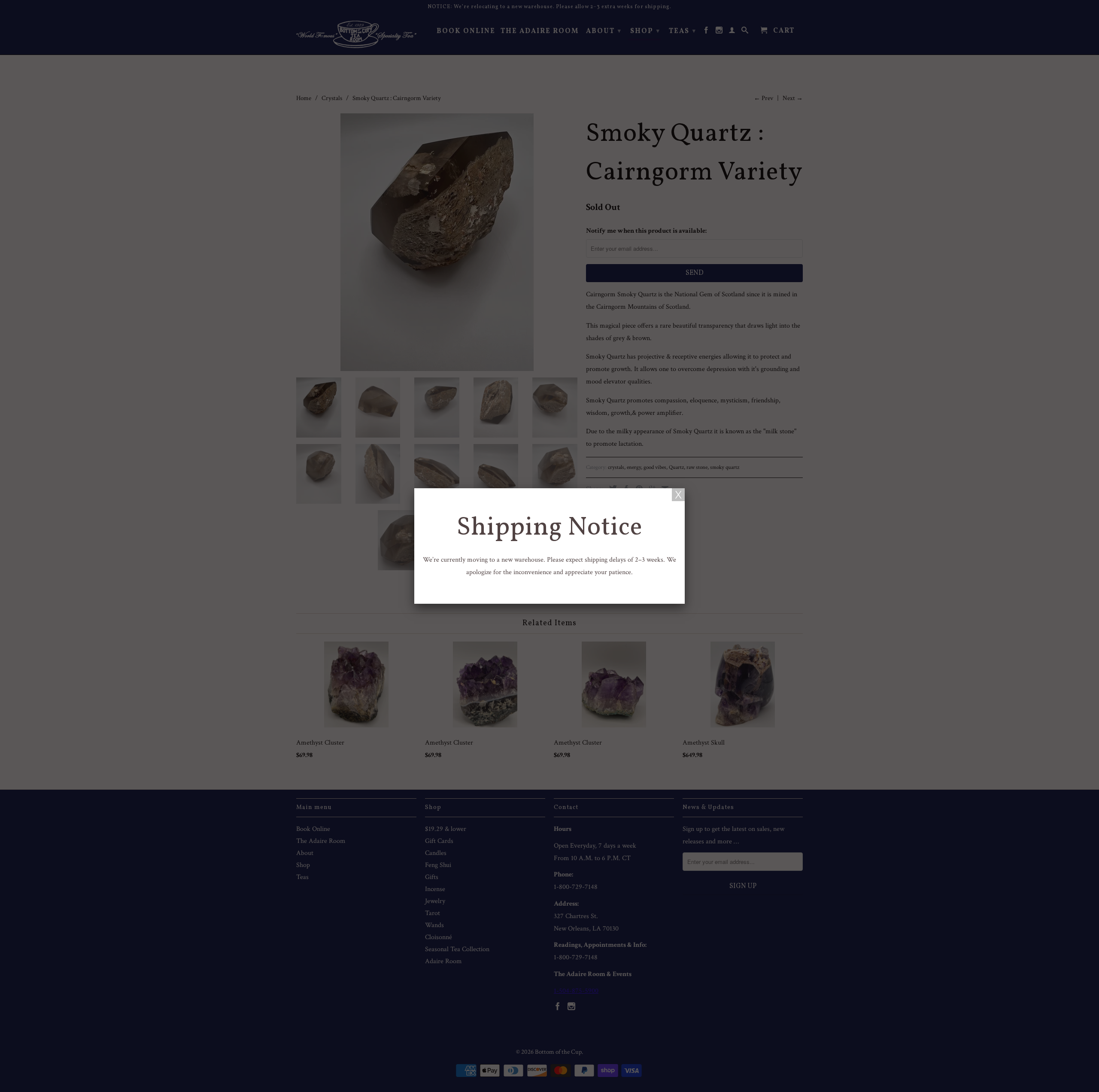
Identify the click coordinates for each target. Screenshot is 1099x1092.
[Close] (678, 494)
